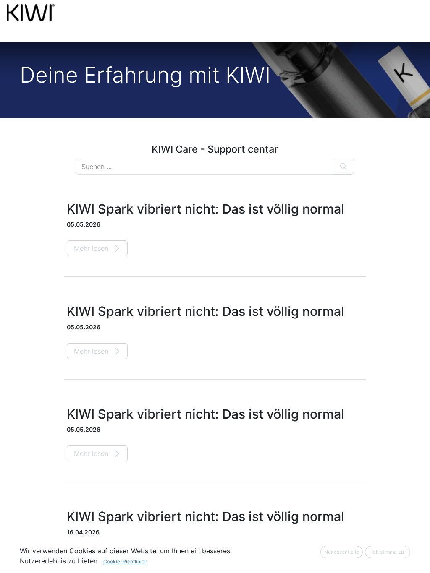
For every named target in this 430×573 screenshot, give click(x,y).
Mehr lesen (92, 248)
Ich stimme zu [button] (388, 552)
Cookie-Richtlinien (125, 561)
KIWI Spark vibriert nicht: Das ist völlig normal (205, 208)
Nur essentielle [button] (341, 552)
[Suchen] (343, 167)
